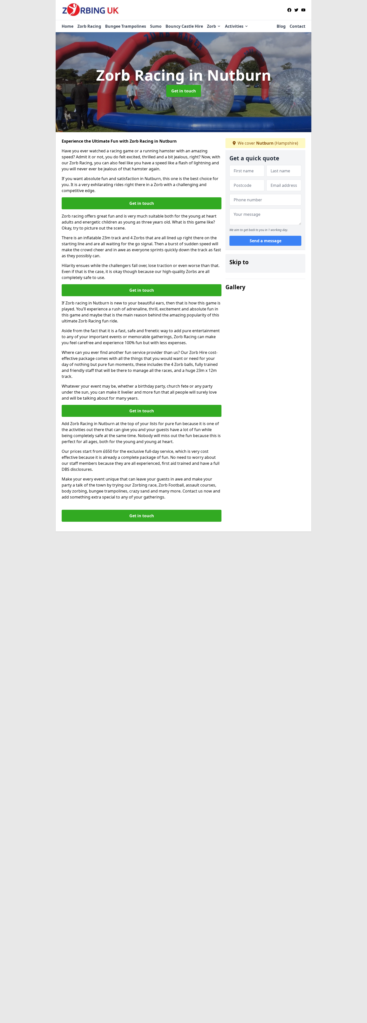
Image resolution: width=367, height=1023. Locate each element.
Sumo (156, 26)
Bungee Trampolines (125, 26)
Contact (297, 26)
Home (67, 26)
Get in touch (183, 91)
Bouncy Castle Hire (184, 26)
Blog (281, 26)
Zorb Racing (89, 26)
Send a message (265, 241)
